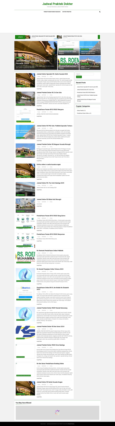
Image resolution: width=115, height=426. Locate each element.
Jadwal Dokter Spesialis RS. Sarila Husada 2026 (43, 36)
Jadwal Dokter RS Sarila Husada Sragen (49, 382)
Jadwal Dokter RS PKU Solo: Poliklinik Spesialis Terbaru (54, 126)
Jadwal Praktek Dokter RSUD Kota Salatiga (51, 345)
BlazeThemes (71, 423)
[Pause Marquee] (99, 37)
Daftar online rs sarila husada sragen (49, 164)
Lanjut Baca (39, 88)
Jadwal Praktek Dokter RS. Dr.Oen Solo (72, 36)
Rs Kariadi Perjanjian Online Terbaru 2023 (50, 269)
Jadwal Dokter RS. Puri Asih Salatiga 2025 (50, 183)
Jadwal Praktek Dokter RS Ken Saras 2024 (50, 326)
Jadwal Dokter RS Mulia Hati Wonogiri (49, 199)
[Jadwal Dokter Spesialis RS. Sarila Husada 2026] (27, 37)
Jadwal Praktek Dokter (57, 4)
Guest (39, 76)
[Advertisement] (57, 23)
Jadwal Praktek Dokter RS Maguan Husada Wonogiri (54, 144)
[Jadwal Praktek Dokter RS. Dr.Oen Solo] (59, 37)
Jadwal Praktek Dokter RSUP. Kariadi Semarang (52, 308)
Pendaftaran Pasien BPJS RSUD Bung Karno (51, 216)
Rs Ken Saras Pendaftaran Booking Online (50, 363)
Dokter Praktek (66, 11)
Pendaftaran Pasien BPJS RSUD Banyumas (51, 234)
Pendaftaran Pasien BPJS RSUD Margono (50, 109)
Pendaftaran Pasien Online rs (52, 11)
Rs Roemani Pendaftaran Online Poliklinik (50, 250)
